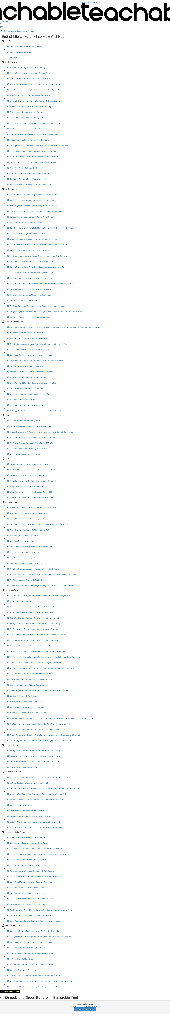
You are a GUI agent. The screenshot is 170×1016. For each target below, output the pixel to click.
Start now (4, 21)
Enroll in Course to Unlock (85, 1009)
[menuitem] (1, 27)
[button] (1, 24)
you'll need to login (94, 1006)
